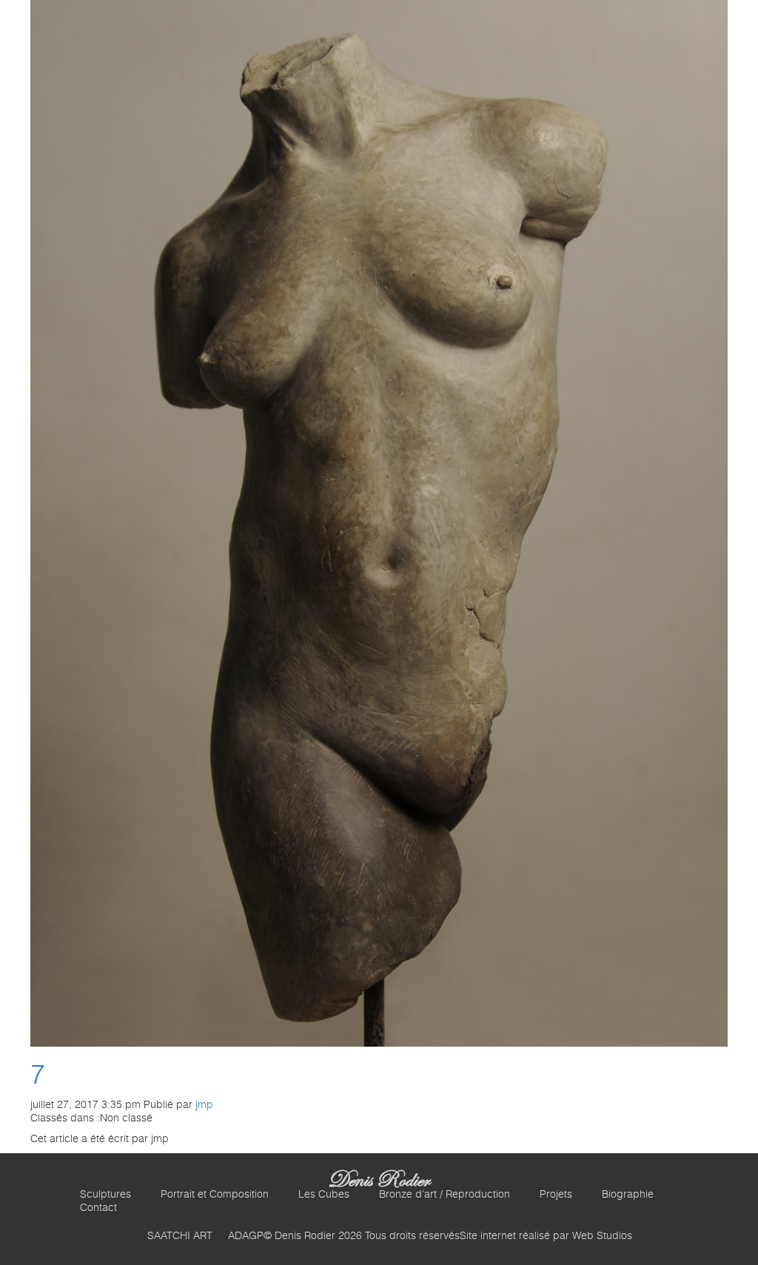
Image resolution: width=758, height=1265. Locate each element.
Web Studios (602, 1236)
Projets (556, 1194)
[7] (379, 523)
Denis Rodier (378, 1180)
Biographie (628, 1194)
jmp (204, 1105)
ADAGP (246, 1236)
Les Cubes (323, 1194)
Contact (98, 1208)
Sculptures (105, 1194)
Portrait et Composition (215, 1194)
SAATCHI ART (179, 1236)
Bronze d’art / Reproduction (444, 1194)
